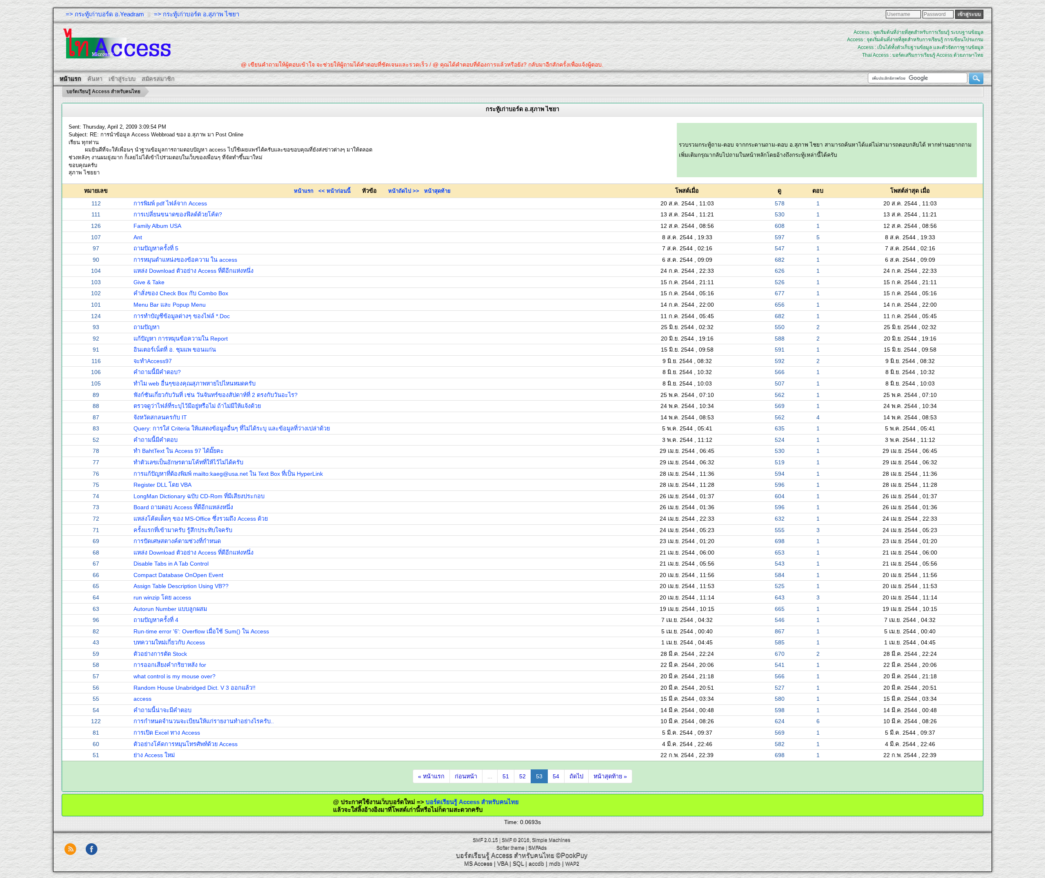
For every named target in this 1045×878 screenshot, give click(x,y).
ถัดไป (576, 776)
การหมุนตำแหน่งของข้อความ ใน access (185, 259)
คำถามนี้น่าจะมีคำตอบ (162, 710)
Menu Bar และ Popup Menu (169, 304)
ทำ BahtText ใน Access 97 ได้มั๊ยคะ (178, 451)
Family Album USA (157, 226)
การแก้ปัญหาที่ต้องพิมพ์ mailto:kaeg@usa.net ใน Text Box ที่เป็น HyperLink (228, 473)
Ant (137, 237)
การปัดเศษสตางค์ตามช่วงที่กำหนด (177, 541)
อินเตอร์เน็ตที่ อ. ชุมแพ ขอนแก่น (174, 349)
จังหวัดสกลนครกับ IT (160, 417)
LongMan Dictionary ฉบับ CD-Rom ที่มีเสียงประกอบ (199, 496)
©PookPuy (571, 855)
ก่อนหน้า (466, 776)
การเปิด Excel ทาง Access (166, 732)
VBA (502, 863)
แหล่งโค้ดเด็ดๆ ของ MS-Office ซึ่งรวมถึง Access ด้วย (200, 518)
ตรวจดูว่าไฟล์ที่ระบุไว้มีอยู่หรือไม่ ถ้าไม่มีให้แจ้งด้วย (197, 406)
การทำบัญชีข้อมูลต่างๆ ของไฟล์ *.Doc (181, 316)
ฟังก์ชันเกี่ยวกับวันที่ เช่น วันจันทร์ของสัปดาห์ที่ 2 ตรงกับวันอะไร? (215, 395)
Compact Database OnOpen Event (178, 575)
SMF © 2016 (515, 840)
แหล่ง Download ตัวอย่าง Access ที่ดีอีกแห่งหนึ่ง (193, 270)
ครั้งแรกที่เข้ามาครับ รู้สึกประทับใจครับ (182, 530)
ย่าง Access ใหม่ (154, 755)
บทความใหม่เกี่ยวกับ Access (169, 642)
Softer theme (510, 847)
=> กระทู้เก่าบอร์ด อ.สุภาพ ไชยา (196, 14)
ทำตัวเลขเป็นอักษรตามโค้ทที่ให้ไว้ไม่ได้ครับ (188, 462)
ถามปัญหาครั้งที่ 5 (155, 248)
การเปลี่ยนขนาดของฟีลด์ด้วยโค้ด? (177, 214)
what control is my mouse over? (174, 676)
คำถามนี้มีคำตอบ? (157, 372)
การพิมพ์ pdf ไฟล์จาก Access (170, 203)
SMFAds (537, 847)
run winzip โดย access (162, 597)
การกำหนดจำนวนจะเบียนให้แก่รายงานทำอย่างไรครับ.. (203, 721)
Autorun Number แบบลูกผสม (170, 609)
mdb (554, 863)
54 (556, 776)
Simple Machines (551, 840)
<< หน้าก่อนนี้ (334, 191)
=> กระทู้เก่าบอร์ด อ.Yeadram (105, 14)
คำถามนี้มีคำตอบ (155, 440)
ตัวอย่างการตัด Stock (160, 654)
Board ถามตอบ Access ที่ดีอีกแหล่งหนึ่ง (183, 507)
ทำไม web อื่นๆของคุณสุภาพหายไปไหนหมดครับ (194, 383)
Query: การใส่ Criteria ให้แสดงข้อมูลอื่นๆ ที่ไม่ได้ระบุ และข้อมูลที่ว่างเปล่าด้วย (231, 428)
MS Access (478, 863)
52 (522, 776)
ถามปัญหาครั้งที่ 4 (155, 620)
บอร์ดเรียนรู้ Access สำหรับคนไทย (438, 801)
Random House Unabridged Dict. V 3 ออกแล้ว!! (194, 687)
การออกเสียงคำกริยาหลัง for (169, 665)
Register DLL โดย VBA (162, 484)
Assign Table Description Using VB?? (181, 586)
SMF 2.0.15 (485, 840)
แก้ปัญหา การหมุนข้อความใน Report (180, 338)
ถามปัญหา (146, 327)
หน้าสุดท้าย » (610, 776)
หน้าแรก (304, 191)
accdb (536, 863)
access (142, 698)
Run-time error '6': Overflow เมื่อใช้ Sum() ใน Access (201, 631)
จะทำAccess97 (152, 361)
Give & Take (149, 282)
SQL (518, 863)
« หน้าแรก (431, 776)
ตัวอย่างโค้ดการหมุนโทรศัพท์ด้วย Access (185, 744)
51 (505, 776)
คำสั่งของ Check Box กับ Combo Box (180, 293)
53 (539, 776)
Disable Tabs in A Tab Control (171, 563)
